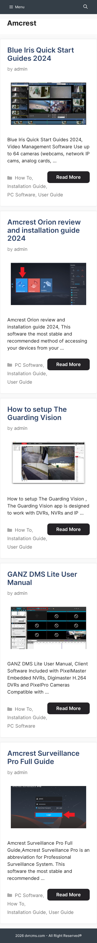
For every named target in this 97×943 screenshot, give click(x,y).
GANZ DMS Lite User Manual (42, 578)
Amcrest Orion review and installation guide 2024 (44, 230)
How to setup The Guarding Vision (37, 413)
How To (23, 178)
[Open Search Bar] (85, 7)
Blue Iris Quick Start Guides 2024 (40, 54)
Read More (68, 177)
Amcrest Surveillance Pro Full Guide (43, 757)
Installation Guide (26, 186)
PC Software (21, 195)
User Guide (50, 195)
